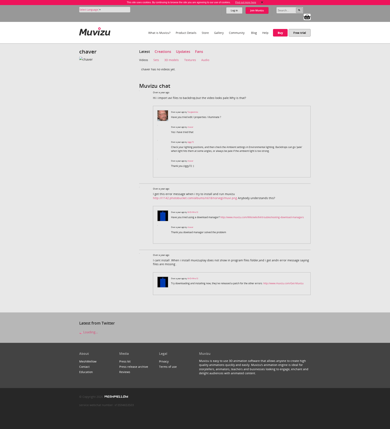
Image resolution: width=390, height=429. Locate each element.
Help (265, 33)
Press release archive (133, 367)
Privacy (164, 361)
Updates (183, 51)
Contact (84, 367)
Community (237, 33)
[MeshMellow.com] (116, 397)
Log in (234, 10)
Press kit (125, 361)
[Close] (262, 2)
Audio (205, 60)
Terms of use (168, 367)
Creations (163, 51)
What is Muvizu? (159, 33)
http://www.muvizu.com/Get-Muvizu (283, 283)
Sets (156, 60)
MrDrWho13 (192, 212)
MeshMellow (87, 361)
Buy (280, 33)
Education (86, 372)
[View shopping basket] (307, 16)
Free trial (299, 33)
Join (257, 10)
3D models (171, 60)
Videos (143, 60)
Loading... (90, 332)
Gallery (219, 33)
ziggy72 (190, 142)
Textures (190, 60)
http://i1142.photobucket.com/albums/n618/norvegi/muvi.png (195, 198)
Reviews (124, 372)
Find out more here (245, 2)
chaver (190, 127)
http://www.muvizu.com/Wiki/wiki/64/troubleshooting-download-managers (262, 217)
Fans (199, 51)
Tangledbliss (192, 112)
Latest (144, 51)
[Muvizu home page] (94, 30)
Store (205, 33)
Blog (254, 33)
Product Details (186, 33)
